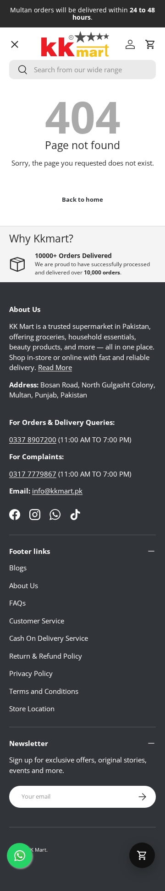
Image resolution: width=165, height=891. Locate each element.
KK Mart (36, 849)
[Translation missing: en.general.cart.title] (142, 855)
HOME (26, 61)
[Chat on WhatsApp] (19, 855)
